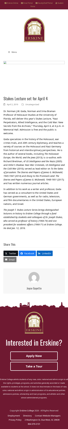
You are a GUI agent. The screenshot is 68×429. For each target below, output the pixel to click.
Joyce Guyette (34, 288)
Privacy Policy (15, 419)
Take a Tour (34, 366)
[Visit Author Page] (34, 277)
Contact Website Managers (47, 415)
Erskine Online (12, 3)
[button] (10, 253)
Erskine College (27, 410)
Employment (14, 415)
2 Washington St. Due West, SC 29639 (42, 419)
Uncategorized (32, 104)
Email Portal (28, 3)
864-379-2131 (34, 423)
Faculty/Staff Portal (45, 3)
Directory (27, 415)
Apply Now (34, 356)
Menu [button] (14, 52)
